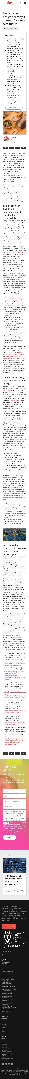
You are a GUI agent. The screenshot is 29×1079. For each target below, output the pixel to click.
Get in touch (9, 926)
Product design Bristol (6, 1008)
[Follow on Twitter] (12, 1064)
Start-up (3, 1027)
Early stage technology (7, 993)
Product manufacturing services (9, 992)
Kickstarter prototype (6, 1011)
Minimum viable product (7, 1003)
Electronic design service (7, 983)
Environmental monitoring (7, 965)
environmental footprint (16, 298)
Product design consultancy (8, 979)
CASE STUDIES (9, 891)
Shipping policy (5, 1060)
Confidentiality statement (7, 1058)
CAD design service (6, 997)
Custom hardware (6, 1001)
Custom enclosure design (7, 999)
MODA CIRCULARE (18, 354)
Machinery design (5, 1004)
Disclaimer (4, 1057)
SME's (3, 1030)
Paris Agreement (8, 498)
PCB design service (6, 990)
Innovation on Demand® (7, 973)
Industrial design (5, 1013)
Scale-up (3, 1028)
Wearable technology (6, 962)
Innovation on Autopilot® (7, 971)
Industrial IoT (19, 891)
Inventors (4, 1024)
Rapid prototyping (5, 987)
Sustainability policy (6, 1048)
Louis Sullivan (7, 390)
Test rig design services (7, 996)
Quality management (6, 951)
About (3, 948)
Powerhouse (6, 489)
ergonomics (14, 400)
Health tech (4, 963)
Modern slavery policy (6, 1054)
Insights (3, 1038)
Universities (4, 1026)
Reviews (3, 953)
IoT (2, 960)
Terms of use (4, 1047)
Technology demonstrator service (9, 1007)
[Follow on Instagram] (9, 1064)
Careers (3, 950)
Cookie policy (4, 1044)
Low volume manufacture (7, 1010)
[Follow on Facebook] (3, 1064)
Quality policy (4, 1055)
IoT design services (6, 982)
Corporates (4, 1031)
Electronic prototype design (8, 985)
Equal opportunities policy (7, 1050)
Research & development (7, 994)
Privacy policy (4, 1046)
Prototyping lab (5, 1000)
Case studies (4, 1018)
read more (8, 886)
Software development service (8, 986)
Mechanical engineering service (9, 989)
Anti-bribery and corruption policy (9, 1053)
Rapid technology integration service (10, 1006)
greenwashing (15, 239)
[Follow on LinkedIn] (6, 1064)
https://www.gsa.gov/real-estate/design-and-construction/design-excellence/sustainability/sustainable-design (15, 675)
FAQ (2, 954)
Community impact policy (7, 1051)
